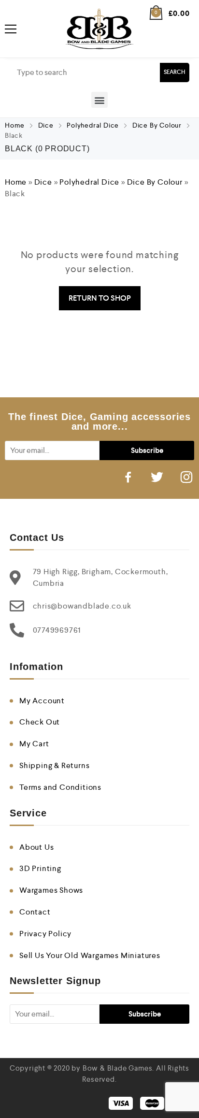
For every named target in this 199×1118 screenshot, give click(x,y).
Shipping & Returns (54, 765)
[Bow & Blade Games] (100, 29)
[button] (99, 100)
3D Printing (40, 868)
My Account (42, 701)
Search (174, 72)
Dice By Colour (157, 125)
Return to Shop (100, 298)
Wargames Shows (51, 890)
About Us (36, 847)
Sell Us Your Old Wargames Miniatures (89, 955)
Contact (35, 912)
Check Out (39, 722)
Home (15, 125)
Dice (46, 125)
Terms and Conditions (60, 787)
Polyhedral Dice (93, 125)
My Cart (34, 744)
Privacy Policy (45, 934)
